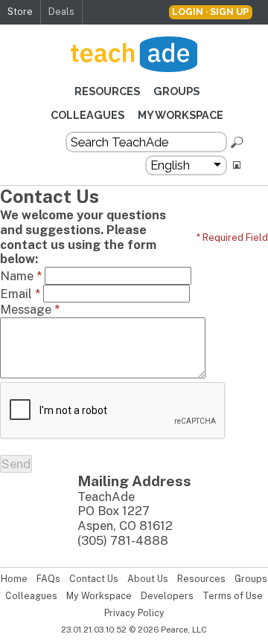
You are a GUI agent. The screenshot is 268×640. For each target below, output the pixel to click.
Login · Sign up (210, 11)
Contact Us (93, 579)
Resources (107, 91)
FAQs (48, 579)
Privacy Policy (134, 613)
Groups (176, 91)
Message (30, 309)
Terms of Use (232, 596)
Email (20, 293)
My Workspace (180, 115)
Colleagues (87, 115)
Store (20, 11)
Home (14, 579)
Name (21, 275)
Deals (61, 11)
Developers (167, 596)
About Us (147, 579)
